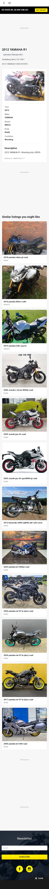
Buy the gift (41, 10)
